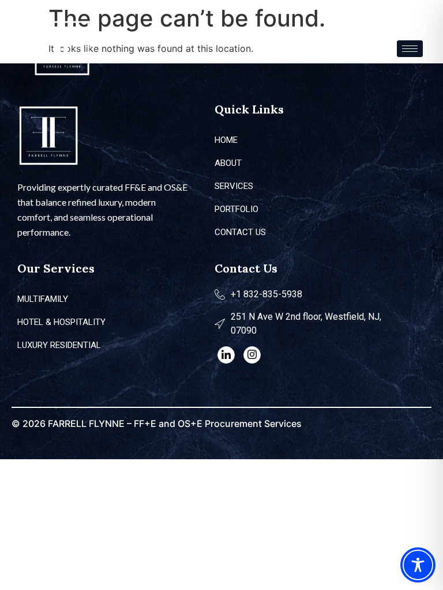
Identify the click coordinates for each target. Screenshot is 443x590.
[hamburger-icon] (410, 48)
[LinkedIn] (226, 355)
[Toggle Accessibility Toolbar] (417, 565)
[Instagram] (252, 355)
